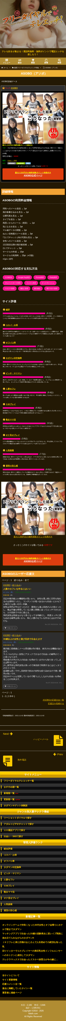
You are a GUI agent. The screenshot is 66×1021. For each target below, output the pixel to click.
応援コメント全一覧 (12, 984)
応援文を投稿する (56, 703)
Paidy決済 (53, 277)
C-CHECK (8, 277)
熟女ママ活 (11, 419)
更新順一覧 (12, 799)
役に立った (10, 628)
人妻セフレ (11, 389)
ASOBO (14, 88)
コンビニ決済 (31, 283)
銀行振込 (37, 288)
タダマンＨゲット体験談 (15, 805)
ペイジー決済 (9, 288)
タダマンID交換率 (14, 358)
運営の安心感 (12, 466)
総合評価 (8, 849)
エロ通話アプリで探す (14, 830)
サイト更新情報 (9, 979)
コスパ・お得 (12, 325)
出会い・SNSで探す (13, 836)
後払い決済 (24, 288)
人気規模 (10, 450)
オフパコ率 (11, 342)
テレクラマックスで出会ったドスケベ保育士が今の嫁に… (30, 959)
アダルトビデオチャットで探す (19, 824)
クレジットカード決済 (12, 283)
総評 (8, 309)
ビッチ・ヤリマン (14, 373)
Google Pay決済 (24, 277)
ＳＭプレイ (11, 404)
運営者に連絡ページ (12, 992)
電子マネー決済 (52, 288)
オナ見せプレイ (13, 435)
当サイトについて (10, 975)
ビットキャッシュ (48, 283)
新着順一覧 (11, 793)
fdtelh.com (33, 1013)
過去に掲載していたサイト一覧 (17, 988)
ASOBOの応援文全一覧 (53, 700)
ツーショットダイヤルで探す (18, 818)
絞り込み (16, 585)
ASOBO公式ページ (33, 174)
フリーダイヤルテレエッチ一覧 (19, 781)
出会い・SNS (12, 160)
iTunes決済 (40, 277)
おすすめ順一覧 (11, 787)
